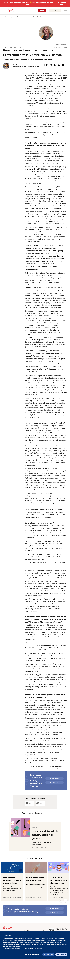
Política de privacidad (20, 948)
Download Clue (31, 766)
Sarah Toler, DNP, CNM (40, 847)
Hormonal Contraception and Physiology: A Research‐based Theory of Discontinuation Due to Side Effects (44, 760)
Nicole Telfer (16, 65)
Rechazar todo (48, 954)
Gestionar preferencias (32, 954)
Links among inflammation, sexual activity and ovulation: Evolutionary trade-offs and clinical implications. (43, 752)
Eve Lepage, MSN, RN (58, 897)
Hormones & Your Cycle (32, 16)
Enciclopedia (10, 16)
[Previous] (61, 901)
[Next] (66, 901)
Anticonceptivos (54, 875)
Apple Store (55, 778)
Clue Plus (42, 11)
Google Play (55, 782)
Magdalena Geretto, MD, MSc (13, 897)
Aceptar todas (61, 954)
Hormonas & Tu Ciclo (8, 875)
